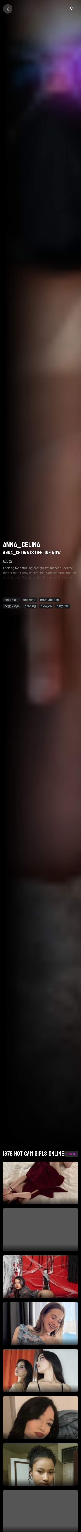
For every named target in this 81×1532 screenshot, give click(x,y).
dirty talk (63, 606)
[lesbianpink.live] (7, 9)
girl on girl (11, 599)
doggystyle (12, 606)
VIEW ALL (71, 1154)
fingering (29, 599)
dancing (30, 606)
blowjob (46, 606)
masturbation (49, 599)
